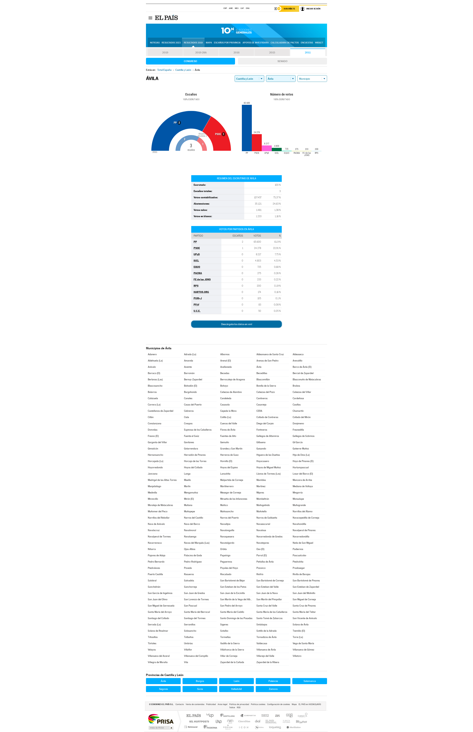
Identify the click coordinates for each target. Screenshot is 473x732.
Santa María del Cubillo (232, 612)
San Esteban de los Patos (233, 586)
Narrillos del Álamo (302, 511)
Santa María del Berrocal (197, 612)
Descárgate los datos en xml (236, 324)
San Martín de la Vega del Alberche (236, 599)
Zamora (273, 688)
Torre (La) (298, 637)
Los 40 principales (211, 716)
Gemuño (224, 442)
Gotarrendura (191, 448)
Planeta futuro (285, 721)
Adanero (152, 354)
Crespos (188, 423)
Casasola (225, 404)
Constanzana (154, 423)
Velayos (152, 649)
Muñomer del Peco (157, 511)
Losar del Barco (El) (303, 473)
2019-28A (201, 52)
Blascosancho (155, 385)
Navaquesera (227, 536)
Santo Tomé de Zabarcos (269, 618)
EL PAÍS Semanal (271, 721)
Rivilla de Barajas (301, 574)
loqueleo (275, 727)
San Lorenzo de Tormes (196, 599)
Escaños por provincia (227, 42)
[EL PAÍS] (167, 17)
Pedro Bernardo (156, 561)
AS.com (276, 716)
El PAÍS (193, 716)
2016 (236, 52)
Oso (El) (260, 549)
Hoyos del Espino (229, 467)
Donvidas (152, 429)
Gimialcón (153, 448)
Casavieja (261, 404)
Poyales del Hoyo (229, 568)
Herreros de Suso (229, 455)
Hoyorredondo (155, 467)
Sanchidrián (154, 586)
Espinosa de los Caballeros (198, 429)
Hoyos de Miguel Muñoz (268, 467)
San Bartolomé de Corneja (270, 580)
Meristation (293, 727)
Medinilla (152, 492)
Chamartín (298, 411)
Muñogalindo (263, 505)
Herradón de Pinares (195, 455)
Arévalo (152, 367)
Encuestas (307, 42)
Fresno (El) (153, 436)
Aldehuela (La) (155, 360)
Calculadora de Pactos (285, 42)
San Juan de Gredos (194, 593)
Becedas (224, 373)
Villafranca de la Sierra (232, 649)
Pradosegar (299, 568)
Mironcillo (153, 498)
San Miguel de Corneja (304, 599)
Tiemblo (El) (299, 630)
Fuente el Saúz (191, 436)
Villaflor (188, 649)
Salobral (152, 580)
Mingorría (298, 492)
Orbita (223, 549)
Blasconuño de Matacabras (307, 379)
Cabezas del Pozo (265, 392)
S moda (259, 727)
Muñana (188, 505)
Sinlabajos (261, 624)
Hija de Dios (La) (301, 455)
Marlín (187, 486)
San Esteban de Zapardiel (306, 586)
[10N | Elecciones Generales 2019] (236, 31)
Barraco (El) (154, 373)
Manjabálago (154, 486)
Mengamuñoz (191, 492)
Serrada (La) (154, 624)
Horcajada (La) (155, 461)
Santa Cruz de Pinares (304, 605)
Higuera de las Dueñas (268, 455)
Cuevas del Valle (228, 423)
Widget (319, 42)
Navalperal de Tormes (159, 536)
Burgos (200, 681)
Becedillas (261, 373)
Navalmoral (190, 530)
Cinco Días (243, 721)
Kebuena (298, 721)
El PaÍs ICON (243, 727)
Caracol (301, 716)
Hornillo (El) (226, 461)
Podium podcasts (227, 727)
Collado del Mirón (302, 417)
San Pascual (190, 605)
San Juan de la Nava (267, 593)
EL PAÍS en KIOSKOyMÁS (310, 704)
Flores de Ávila (227, 429)
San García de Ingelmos (160, 593)
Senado (282, 61)
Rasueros (189, 574)
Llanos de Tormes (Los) (268, 473)
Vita (186, 662)
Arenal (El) (225, 360)
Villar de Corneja (228, 656)
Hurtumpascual (301, 467)
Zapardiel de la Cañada (232, 662)
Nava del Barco (192, 524)
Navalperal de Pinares (304, 530)
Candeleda (225, 398)
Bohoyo (224, 385)
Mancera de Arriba (302, 480)
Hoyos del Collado (193, 467)
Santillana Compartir (248, 716)
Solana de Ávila (301, 624)
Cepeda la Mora (228, 411)
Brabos (296, 385)
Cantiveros (262, 398)
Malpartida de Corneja (231, 480)
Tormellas (225, 637)
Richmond (191, 727)
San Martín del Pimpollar (269, 599)
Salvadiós (189, 580)
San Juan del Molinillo (304, 593)
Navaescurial (263, 524)
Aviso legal (222, 704)
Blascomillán (263, 379)
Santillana (228, 716)
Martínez (261, 486)
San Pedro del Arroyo (231, 605)
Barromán (189, 373)
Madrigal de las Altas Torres (162, 480)
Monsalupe (298, 498)
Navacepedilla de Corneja (306, 517)
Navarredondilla (301, 536)
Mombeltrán (262, 498)
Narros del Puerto (229, 517)
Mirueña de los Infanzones (233, 498)
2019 (165, 52)
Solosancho (190, 630)
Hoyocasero (262, 461)
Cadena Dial (257, 721)
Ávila (258, 367)
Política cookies (258, 704)
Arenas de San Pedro (267, 360)
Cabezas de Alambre (231, 392)
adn (288, 716)
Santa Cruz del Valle (266, 605)
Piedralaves (154, 568)
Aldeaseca (298, 354)
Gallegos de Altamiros (267, 436)
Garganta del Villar (157, 442)
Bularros (152, 392)
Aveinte (188, 367)
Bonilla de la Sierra (266, 385)
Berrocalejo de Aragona (232, 379)
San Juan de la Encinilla (232, 593)
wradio (229, 721)
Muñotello (261, 511)
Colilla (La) (225, 417)
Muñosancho (227, 511)
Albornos (224, 354)
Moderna (209, 727)
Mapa (209, 42)
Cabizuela (153, 398)
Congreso (190, 61)
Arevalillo (297, 360)
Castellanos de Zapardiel (160, 411)
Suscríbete (289, 8)
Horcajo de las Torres (195, 461)
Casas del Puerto (193, 404)
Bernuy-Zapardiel (193, 379)
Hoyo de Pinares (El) (303, 461)
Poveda (188, 568)
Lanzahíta (225, 473)
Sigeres (224, 624)
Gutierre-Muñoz (301, 448)
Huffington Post (198, 721)
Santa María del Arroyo (160, 612)
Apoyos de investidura (256, 42)
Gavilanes (189, 442)
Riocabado (225, 574)
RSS (238, 707)
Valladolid (236, 688)
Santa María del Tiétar (304, 612)
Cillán (151, 417)
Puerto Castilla (155, 574)
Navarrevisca (155, 542)
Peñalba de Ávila (265, 561)
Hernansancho (155, 455)
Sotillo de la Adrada (266, 630)
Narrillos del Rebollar (159, 517)
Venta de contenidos (195, 704)
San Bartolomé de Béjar (232, 580)
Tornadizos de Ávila (266, 637)
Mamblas (261, 480)
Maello (187, 480)
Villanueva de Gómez (303, 649)
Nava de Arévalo (156, 524)
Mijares (260, 492)
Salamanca (310, 681)
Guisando (261, 448)
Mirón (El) (189, 498)
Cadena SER (264, 716)
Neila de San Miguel (303, 542)
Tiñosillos (153, 637)
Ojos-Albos (189, 549)
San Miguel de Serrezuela (161, 605)
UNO (219, 721)
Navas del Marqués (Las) (197, 542)
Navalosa (261, 530)
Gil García (298, 442)
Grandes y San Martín (231, 448)
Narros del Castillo (193, 517)
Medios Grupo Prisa (160, 728)
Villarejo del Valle (265, 656)
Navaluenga (190, 536)
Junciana (152, 473)
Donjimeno (298, 423)
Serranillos (189, 624)
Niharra (152, 549)
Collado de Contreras (267, 417)
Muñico (224, 505)
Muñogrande (299, 505)
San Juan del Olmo (157, 599)
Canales (188, 398)
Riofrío (259, 574)
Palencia (273, 681)
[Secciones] (150, 17)
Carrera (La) (154, 404)
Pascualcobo (299, 555)
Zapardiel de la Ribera (267, 662)
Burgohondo (190, 392)
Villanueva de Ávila (266, 649)
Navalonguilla (227, 530)
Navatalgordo (227, 542)
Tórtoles (152, 643)
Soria (200, 688)
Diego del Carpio (265, 423)
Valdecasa (261, 643)
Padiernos (298, 549)
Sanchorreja (190, 586)
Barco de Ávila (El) (302, 367)
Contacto (180, 704)
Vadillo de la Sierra (230, 643)
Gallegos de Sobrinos (303, 436)
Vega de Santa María (303, 643)
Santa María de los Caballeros (271, 612)
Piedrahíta (298, 561)
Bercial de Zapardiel (303, 373)
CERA (259, 411)
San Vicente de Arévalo (305, 618)
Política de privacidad (239, 704)
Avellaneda (226, 367)
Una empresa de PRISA (160, 719)
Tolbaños (188, 637)
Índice (232, 707)
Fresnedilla (298, 429)
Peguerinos (226, 561)
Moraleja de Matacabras (160, 505)
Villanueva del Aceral (159, 656)
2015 (272, 52)
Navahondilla (299, 524)
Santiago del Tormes (194, 618)
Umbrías (188, 643)
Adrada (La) (190, 354)
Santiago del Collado (158, 618)
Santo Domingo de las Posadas (236, 618)
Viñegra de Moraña (158, 662)
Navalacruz (154, 530)
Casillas (297, 404)
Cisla (186, 417)
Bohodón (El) (190, 385)
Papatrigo (225, 555)
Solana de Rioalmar (158, 630)
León (236, 681)
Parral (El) (261, 555)
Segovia (163, 688)
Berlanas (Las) (155, 379)
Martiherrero (227, 486)
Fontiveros (261, 429)
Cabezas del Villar (302, 392)
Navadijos (225, 524)
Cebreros (189, 411)
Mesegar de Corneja (230, 492)
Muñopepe (189, 511)
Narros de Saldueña (266, 517)
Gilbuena (261, 442)
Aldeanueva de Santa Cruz (270, 354)
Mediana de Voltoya (303, 486)
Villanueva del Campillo (196, 656)
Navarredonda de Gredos (269, 536)
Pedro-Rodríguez (193, 561)
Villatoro (297, 656)
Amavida (188, 360)
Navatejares (262, 542)
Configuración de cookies (278, 704)
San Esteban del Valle (267, 586)
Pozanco (261, 568)
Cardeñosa (298, 398)
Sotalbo (224, 630)
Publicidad (211, 704)
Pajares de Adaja (156, 555)
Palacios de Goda (193, 555)
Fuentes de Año (228, 436)
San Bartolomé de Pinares (306, 580)
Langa (187, 473)
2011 (308, 52)
